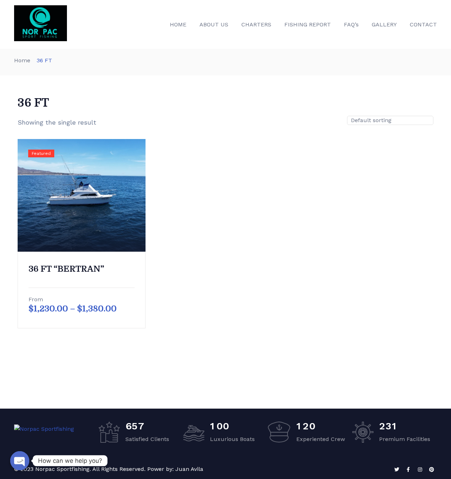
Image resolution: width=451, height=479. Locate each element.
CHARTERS (256, 24)
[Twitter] (397, 469)
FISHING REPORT (307, 24)
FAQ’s (351, 24)
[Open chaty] (19, 460)
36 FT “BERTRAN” (66, 269)
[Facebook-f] (408, 469)
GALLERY (384, 24)
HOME (178, 24)
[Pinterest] (432, 469)
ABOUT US (213, 24)
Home (22, 60)
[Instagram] (420, 469)
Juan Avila (189, 469)
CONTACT (423, 24)
